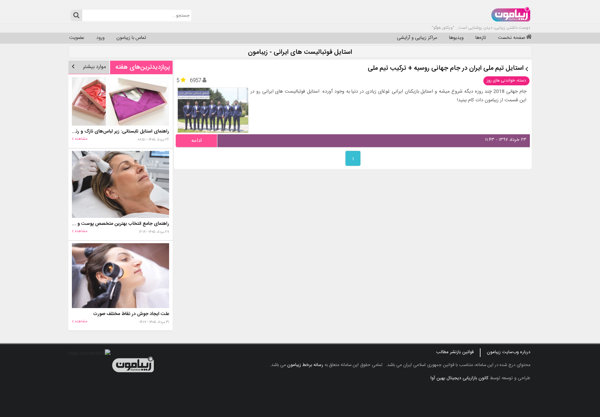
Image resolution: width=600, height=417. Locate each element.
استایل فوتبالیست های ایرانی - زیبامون (300, 52)
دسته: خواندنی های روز (506, 80)
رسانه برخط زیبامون (305, 365)
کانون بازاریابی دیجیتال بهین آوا (460, 378)
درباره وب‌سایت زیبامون (508, 352)
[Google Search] (76, 15)
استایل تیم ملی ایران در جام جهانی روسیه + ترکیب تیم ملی (446, 68)
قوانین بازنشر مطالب (455, 352)
